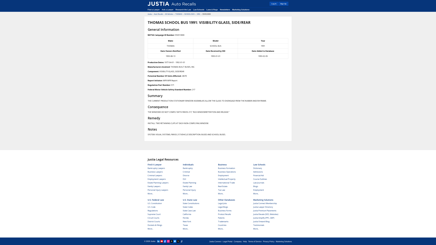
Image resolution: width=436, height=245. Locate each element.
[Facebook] (165, 241)
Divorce (186, 175)
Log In (273, 4)
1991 (198, 14)
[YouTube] (161, 241)
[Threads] (171, 241)
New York (187, 221)
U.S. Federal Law (156, 199)
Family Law (187, 186)
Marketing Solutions (240, 10)
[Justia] (158, 4)
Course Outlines (260, 179)
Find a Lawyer (154, 10)
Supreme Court (154, 214)
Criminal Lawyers (155, 175)
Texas (185, 225)
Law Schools (198, 10)
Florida (186, 218)
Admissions (258, 172)
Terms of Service (255, 242)
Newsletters (225, 10)
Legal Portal (227, 242)
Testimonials (258, 225)
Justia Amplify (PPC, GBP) (263, 218)
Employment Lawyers (157, 179)
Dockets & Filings (155, 225)
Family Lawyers (154, 186)
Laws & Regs (212, 10)
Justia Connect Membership (265, 203)
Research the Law (183, 10)
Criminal (186, 172)
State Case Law (189, 210)
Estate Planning (189, 182)
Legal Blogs (223, 207)
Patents (221, 218)
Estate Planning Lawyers (158, 182)
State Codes (188, 207)
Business (222, 164)
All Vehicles (169, 14)
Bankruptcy (188, 168)
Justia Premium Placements (264, 210)
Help (245, 242)
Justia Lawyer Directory (263, 207)
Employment (223, 175)
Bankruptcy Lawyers (156, 168)
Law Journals (258, 182)
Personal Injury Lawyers (158, 190)
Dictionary (257, 168)
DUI (184, 179)
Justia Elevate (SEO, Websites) (265, 214)
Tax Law (221, 190)
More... (150, 193)
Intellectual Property (226, 179)
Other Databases (226, 199)
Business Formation (226, 168)
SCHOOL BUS (189, 14)
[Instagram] (168, 241)
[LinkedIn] (158, 241)
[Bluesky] (174, 241)
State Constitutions (191, 203)
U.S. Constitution (155, 203)
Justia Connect (215, 242)
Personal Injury (189, 190)
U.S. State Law (190, 199)
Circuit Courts (153, 218)
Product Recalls (224, 214)
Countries (222, 225)
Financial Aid (258, 175)
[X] (178, 241)
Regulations (153, 210)
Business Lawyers (155, 172)
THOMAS (178, 14)
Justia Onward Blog (261, 221)
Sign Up (283, 4)
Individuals (188, 164)
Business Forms (225, 210)
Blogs (255, 186)
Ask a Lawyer (168, 10)
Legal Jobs (222, 203)
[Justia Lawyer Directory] (181, 241)
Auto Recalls (158, 14)
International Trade (226, 182)
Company (238, 242)
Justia (150, 14)
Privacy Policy (268, 242)
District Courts (154, 221)
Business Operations (227, 172)
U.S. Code (151, 207)
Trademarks (223, 221)
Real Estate (222, 186)
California (187, 214)
